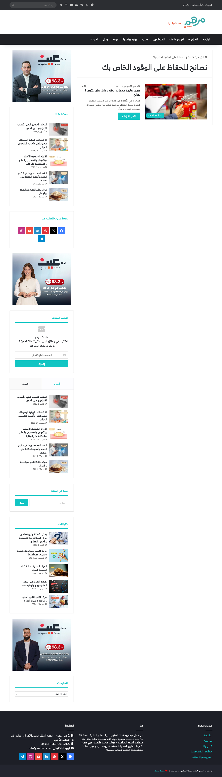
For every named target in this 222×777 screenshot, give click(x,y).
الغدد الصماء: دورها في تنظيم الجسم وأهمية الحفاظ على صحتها (32, 176)
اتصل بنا (207, 745)
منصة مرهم (159, 771)
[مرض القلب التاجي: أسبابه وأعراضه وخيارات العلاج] (58, 601)
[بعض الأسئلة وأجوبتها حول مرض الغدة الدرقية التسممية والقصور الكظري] (58, 538)
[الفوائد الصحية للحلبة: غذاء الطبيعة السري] (58, 570)
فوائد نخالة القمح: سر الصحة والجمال (33, 191)
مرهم (135, 86)
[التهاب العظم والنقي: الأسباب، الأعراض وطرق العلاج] (58, 129)
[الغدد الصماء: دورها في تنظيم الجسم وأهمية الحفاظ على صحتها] (58, 177)
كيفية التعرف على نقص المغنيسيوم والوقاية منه (34, 583)
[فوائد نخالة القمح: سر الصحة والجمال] (58, 194)
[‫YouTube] (29, 230)
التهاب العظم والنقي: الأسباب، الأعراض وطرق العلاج (32, 126)
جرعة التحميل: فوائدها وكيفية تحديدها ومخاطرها (32, 553)
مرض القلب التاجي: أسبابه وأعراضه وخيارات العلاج (34, 599)
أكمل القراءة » (129, 116)
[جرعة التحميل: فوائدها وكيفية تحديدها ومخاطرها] (58, 555)
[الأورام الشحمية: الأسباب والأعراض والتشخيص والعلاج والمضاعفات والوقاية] (58, 161)
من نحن (208, 740)
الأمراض (194, 39)
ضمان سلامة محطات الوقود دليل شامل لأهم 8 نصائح (112, 92)
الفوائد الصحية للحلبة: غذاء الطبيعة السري (34, 568)
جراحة (115, 39)
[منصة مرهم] (185, 22)
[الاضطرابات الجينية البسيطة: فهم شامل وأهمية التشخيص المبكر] (58, 144)
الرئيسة (206, 39)
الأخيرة (57, 383)
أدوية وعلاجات (176, 39)
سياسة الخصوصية (201, 751)
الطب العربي (159, 39)
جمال (105, 39)
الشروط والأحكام (202, 756)
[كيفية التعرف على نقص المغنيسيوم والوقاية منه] (58, 586)
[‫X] (53, 230)
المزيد (95, 39)
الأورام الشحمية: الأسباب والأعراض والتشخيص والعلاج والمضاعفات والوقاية (33, 160)
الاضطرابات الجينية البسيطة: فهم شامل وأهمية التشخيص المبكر (32, 143)
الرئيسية (199, 56)
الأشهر (25, 383)
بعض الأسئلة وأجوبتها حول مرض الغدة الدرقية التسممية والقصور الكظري (33, 538)
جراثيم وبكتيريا (130, 39)
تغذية (145, 39)
